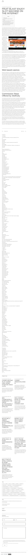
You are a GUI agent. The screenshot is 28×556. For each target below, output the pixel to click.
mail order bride (4, 267)
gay (2, 233)
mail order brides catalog (5, 271)
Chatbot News (4, 191)
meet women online (4, 283)
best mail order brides (5, 170)
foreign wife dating (4, 227)
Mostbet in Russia (4, 291)
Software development (5, 337)
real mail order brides (4, 322)
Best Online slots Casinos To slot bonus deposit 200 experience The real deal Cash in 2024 (20, 443)
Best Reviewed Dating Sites (5, 171)
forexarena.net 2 (4, 229)
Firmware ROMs (4, 224)
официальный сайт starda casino (14, 495)
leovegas (4, 489)
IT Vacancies (3, 247)
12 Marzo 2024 (9, 396)
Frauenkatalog (4, 230)
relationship (3, 326)
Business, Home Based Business (6, 185)
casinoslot (3, 190)
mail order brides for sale (5, 272)
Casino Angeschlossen (20, 382)
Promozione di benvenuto (6, 492)
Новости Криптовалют (5, 363)
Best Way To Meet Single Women (6, 173)
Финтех (3, 367)
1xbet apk (3, 143)
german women (4, 234)
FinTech (3, 222)
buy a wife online (4, 187)
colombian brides (4, 197)
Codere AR (3, 194)
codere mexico (4, 195)
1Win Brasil (3, 141)
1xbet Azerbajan (4, 144)
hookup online (3, 236)
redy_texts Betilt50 (4, 324)
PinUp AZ (3, 314)
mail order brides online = (5, 274)
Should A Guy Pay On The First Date (6, 331)
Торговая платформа (5, 366)
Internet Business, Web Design (6, 246)
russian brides (3, 328)
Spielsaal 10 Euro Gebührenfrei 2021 (7, 441)
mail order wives (4, 277)
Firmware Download (4, 223)
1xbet (9, 483)
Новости (3, 362)
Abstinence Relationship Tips (5, 149)
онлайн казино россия (5, 495)
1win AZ (6, 483)
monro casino (18, 489)
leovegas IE (8, 489)
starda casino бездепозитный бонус (14, 492)
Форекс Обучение (4, 369)
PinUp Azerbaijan (4, 315)
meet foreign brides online (5, 281)
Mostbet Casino (4, 289)
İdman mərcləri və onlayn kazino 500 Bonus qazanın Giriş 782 (10, 241)
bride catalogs (4, 180)
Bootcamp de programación (5, 179)
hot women (3, 238)
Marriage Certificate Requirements (6, 280)
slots (2, 334)
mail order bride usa (4, 269)
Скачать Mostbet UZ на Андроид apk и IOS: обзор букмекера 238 (11, 365)
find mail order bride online (5, 221)
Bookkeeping (3, 178)
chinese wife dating (4, 193)
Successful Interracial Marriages (6, 340)
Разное (3, 364)
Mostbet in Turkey (4, 292)
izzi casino (11, 486)
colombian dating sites (5, 198)
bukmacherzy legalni (4, 184)
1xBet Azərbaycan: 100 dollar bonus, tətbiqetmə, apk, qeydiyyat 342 (11, 145)
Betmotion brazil (4, 174)
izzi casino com (16, 486)
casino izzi (21, 483)
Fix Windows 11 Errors (5, 226)
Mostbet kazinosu (4, 294)
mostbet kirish (4, 295)
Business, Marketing (4, 186)
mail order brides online (5, 273)
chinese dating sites (4, 192)
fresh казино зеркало (5, 486)
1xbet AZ (17, 483)
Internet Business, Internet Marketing (7, 244)
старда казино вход (22, 495)
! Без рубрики (4, 136)
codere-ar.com (4, 196)
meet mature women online (5, 282)
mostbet (22, 489)
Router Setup (3, 327)
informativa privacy (8, 540)
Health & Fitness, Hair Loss (5, 235)
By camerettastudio (4, 396)
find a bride (3, 218)
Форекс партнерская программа (6, 370)
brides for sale (4, 182)
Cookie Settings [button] (5, 554)
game (2, 232)
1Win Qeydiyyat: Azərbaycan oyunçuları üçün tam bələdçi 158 (10, 142)
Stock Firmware (4, 338)
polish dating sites (4, 320)
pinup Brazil (3, 316)
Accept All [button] (10, 554)
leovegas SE (12, 489)
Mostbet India (4, 293)
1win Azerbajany (4, 139)
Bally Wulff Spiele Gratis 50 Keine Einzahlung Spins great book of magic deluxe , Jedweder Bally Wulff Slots (7, 466)
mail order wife (4, 276)
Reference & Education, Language (6, 325)
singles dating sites (4, 332)
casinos (3, 189)
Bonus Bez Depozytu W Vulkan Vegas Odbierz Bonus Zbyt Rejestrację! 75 (11, 176)
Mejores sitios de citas (5, 284)
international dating (4, 243)
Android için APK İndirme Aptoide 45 (6, 150)
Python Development (4, 321)
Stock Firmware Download (5, 339)
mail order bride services (5, 268)
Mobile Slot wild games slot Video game (19, 421)
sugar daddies (4, 341)
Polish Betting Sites (4, 319)
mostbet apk (3, 285)
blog (2, 175)
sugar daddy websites (5, 342)
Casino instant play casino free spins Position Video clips (7, 383)
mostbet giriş (3, 290)
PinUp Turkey (3, 317)
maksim (3, 278)
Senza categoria (4, 329)
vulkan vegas (22, 492)
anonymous (3, 151)
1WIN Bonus (3, 140)
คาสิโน (3, 371)
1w (2, 138)
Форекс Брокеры (4, 368)
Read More (2, 554)
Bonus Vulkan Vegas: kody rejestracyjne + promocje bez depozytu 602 (11, 177)
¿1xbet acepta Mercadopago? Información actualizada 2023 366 (10, 137)
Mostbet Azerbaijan (4, 287)
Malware (3, 279)
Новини (3, 361)
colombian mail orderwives (5, 199)
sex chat (3, 330)
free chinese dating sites (5, 231)
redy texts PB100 (4, 323)
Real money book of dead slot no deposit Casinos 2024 (20, 401)
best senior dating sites (5, 172)
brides (3, 181)
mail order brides (4, 270)
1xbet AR (13, 483)
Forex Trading (4, 228)
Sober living (3, 335)
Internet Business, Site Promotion (6, 245)
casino (3, 188)
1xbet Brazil (3, 146)
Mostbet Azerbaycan (4, 288)
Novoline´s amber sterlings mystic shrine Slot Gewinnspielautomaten (7, 423)
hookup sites (3, 237)
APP (2, 152)
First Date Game (4, 225)
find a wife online (4, 220)
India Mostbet (4, 242)
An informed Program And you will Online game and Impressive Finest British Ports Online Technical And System (8, 23)
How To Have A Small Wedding (6, 240)
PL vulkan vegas (4, 318)
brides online (3, 183)
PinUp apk (3, 313)
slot (2, 333)
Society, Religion (4, 336)
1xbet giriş (3, 147)
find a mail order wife (4, 219)
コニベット (3, 372)
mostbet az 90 (4, 286)
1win (3, 483)
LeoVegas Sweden (4, 266)
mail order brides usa (4, 275)
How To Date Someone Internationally (7, 239)
